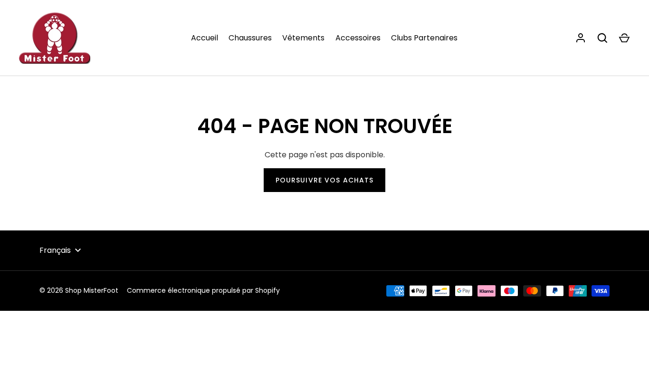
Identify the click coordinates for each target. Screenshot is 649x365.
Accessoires (358, 37)
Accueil (204, 37)
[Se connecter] (580, 38)
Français (55, 250)
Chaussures (250, 37)
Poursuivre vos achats (325, 180)
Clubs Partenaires (424, 37)
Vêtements (303, 37)
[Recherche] (602, 38)
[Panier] (624, 38)
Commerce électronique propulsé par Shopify (203, 290)
